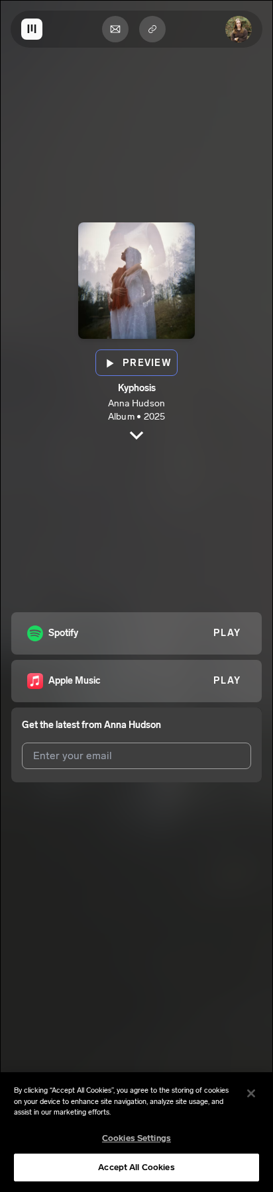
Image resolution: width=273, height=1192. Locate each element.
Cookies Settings (136, 1138)
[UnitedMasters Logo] (31, 29)
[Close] (251, 1093)
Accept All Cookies (136, 1167)
